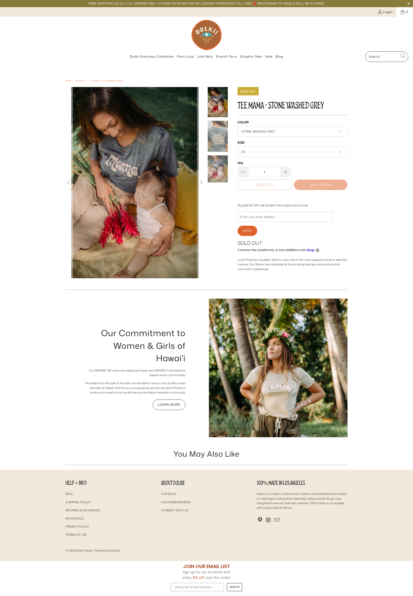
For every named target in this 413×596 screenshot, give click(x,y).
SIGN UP (234, 587)
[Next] (201, 182)
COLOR (243, 122)
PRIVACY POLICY (77, 527)
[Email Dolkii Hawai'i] (276, 520)
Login (388, 12)
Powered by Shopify (107, 550)
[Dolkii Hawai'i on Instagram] (268, 520)
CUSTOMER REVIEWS (176, 502)
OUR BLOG (168, 494)
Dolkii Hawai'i (84, 550)
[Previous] (69, 182)
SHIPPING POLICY (78, 502)
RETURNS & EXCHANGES (82, 510)
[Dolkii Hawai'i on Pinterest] (260, 520)
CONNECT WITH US (174, 510)
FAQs (69, 494)
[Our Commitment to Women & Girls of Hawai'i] (278, 368)
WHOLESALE (74, 518)
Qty (240, 163)
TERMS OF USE (76, 535)
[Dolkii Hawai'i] (206, 35)
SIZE (241, 142)
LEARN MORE (169, 404)
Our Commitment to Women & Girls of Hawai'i (143, 345)
